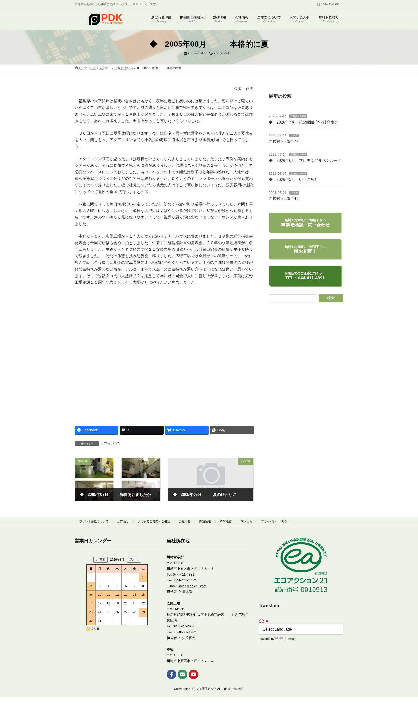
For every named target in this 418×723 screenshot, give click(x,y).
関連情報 (205, 521)
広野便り (123, 521)
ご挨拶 (294, 135)
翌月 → (134, 559)
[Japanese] (267, 621)
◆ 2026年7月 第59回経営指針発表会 (303, 122)
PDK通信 (226, 521)
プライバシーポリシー (275, 521)
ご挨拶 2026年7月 (284, 141)
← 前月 (100, 559)
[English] (261, 621)
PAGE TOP (404, 696)
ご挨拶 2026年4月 (284, 198)
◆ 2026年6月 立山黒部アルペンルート (305, 160)
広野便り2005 (110, 443)
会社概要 (184, 521)
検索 (331, 298)
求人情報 (246, 521)
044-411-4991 (183, 574)
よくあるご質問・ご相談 (154, 521)
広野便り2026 (298, 116)
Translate (290, 638)
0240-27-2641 (184, 626)
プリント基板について (93, 521)
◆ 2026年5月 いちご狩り (293, 179)
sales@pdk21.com (192, 586)
